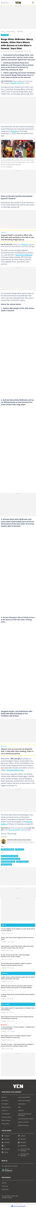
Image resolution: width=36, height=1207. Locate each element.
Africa (3, 959)
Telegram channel (16, 83)
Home (2, 31)
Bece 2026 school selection (9, 855)
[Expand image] (34, 140)
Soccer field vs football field (11, 858)
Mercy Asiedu (19, 849)
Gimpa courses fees (22, 861)
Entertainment (11, 31)
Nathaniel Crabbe (19, 51)
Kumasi (14, 131)
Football (3, 933)
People (3, 1048)
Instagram (25, 244)
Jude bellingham (6, 864)
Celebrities (20, 31)
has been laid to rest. (15, 770)
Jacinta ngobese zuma (8, 861)
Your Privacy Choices (20, 1206)
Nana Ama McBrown (23, 255)
